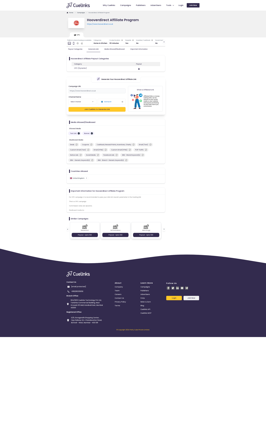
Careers (118, 294)
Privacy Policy (120, 302)
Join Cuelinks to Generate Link (97, 109)
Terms (117, 305)
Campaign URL (75, 86)
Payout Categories (75, 49)
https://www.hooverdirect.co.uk (100, 24)
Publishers (144, 290)
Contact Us (119, 298)
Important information (139, 49)
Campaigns (145, 287)
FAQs (142, 298)
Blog (142, 305)
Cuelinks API (145, 309)
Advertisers (145, 294)
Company (119, 287)
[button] (67, 229)
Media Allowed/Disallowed (114, 49)
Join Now (193, 5)
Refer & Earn (145, 302)
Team (117, 290)
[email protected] (78, 286)
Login (174, 298)
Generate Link (93, 49)
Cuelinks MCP (145, 313)
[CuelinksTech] (187, 288)
